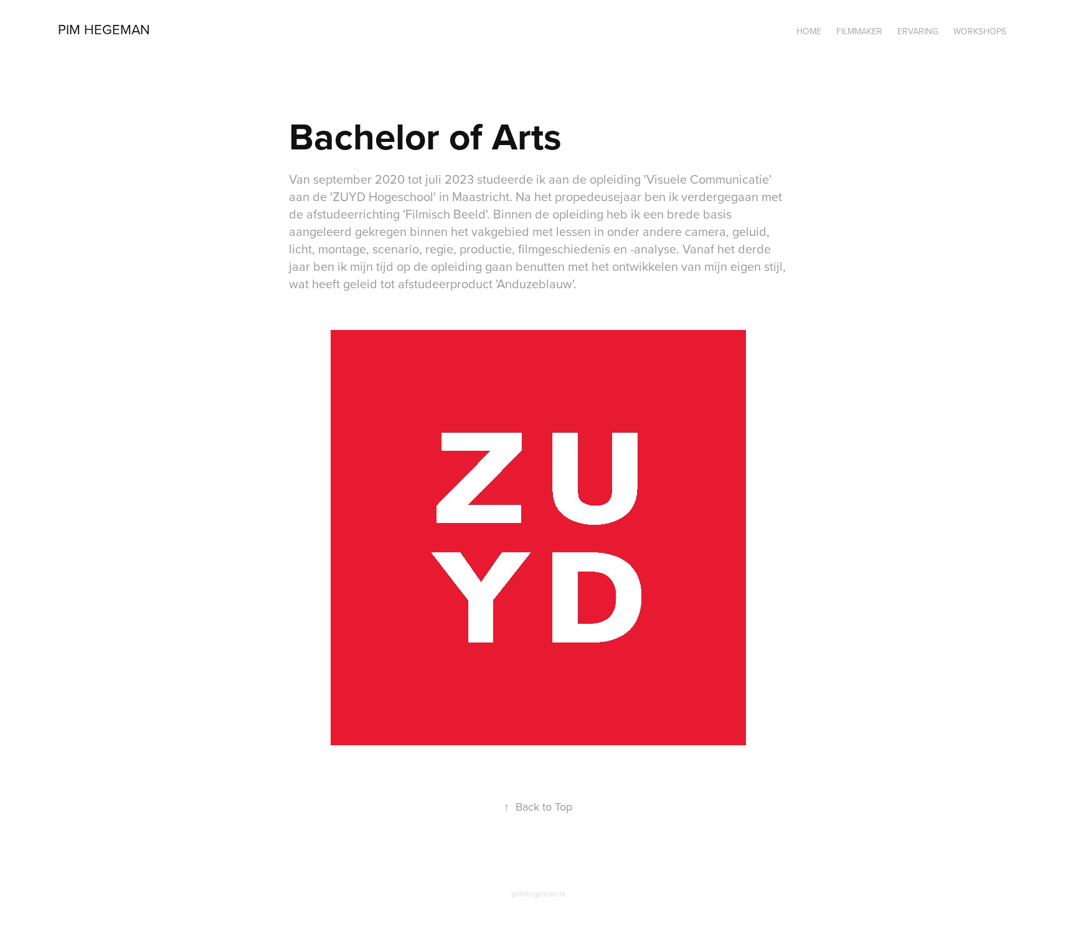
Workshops (979, 31)
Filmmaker (859, 31)
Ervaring (917, 31)
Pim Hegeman (104, 29)
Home (808, 31)
